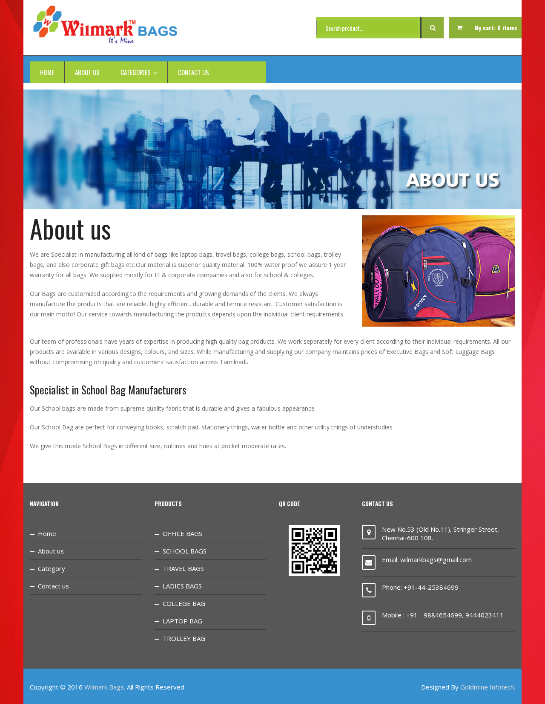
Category (51, 568)
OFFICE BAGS (182, 533)
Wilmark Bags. (104, 687)
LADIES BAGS (182, 586)
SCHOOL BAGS (185, 551)
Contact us (193, 72)
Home (47, 72)
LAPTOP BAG (182, 621)
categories (135, 72)
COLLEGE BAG (184, 603)
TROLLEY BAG (184, 638)
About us (87, 72)
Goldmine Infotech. (487, 687)
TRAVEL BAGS (183, 568)
